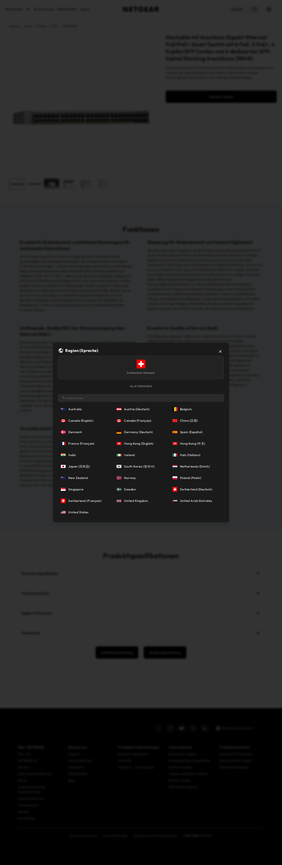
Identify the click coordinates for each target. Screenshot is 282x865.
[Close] (220, 351)
